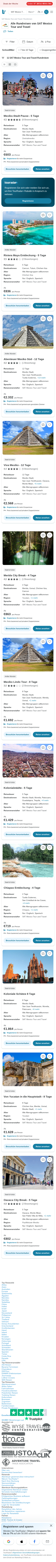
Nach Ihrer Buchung (10, 1481)
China (4, 1304)
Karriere (12, 1472)
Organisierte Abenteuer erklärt (15, 1490)
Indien (4, 1306)
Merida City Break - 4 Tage (20, 575)
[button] (28, 158)
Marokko (5, 1298)
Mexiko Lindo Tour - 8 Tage (20, 681)
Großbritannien (8, 1328)
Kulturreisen (7, 1397)
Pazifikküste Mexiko (30, 1222)
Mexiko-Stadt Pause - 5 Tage (21, 115)
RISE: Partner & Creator (12, 1520)
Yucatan (25, 598)
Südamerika (7, 1293)
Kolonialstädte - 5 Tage (18, 787)
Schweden (6, 1347)
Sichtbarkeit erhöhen (10, 1500)
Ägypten (5, 1296)
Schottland (6, 1345)
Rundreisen (28, 19)
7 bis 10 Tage (26, 50)
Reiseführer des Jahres (12, 1509)
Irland (4, 1330)
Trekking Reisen (8, 1395)
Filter (12, 41)
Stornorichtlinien (8, 1483)
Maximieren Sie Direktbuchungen (16, 1503)
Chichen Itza (27, 275)
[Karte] (15, 64)
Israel (4, 1309)
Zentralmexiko (28, 138)
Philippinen (6, 1315)
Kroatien (5, 1337)
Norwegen (6, 1339)
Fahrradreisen (8, 1388)
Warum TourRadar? (10, 1479)
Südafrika (6, 1302)
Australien (6, 1289)
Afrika (4, 1285)
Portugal (5, 1343)
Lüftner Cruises (8, 1378)
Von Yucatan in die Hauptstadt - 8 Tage (28, 1096)
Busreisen (6, 1399)
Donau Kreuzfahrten (10, 1324)
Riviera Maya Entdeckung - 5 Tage (25, 255)
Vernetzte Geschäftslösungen (14, 1492)
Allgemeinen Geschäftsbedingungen (26, 1553)
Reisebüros (6, 1518)
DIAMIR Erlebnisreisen (11, 1373)
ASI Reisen (6, 1365)
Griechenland (7, 1326)
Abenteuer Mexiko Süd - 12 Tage (24, 359)
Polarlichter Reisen (10, 1393)
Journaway (6, 1375)
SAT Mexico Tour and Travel (12, 19)
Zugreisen (6, 1401)
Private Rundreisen (10, 1408)
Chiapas (25, 910)
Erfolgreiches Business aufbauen (16, 1496)
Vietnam (5, 1321)
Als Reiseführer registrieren (13, 1511)
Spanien (5, 1352)
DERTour (5, 1371)
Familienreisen (8, 1406)
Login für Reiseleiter (10, 1513)
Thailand (5, 1319)
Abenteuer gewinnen (18, 1477)
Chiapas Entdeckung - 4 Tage (22, 887)
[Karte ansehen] (43, 75)
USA (3, 1360)
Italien (4, 1334)
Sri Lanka (6, 1317)
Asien (4, 1287)
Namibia (5, 1300)
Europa (5, 1291)
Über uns (6, 1470)
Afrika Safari (7, 1386)
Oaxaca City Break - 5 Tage (20, 1200)
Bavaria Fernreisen (10, 1367)
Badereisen (6, 1404)
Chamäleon (7, 1369)
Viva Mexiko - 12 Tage (17, 465)
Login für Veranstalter (11, 1505)
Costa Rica (6, 1356)
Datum (30, 41)
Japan (4, 1311)
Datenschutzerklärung (11, 1555)
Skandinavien (7, 1350)
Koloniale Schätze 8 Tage (19, 993)
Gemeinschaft (8, 1485)
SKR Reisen (7, 1380)
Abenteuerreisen (9, 1384)
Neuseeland (7, 1313)
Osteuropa (6, 1341)
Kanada (5, 1358)
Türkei (4, 1354)
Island (4, 1332)
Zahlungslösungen (10, 1498)
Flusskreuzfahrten (9, 1391)
